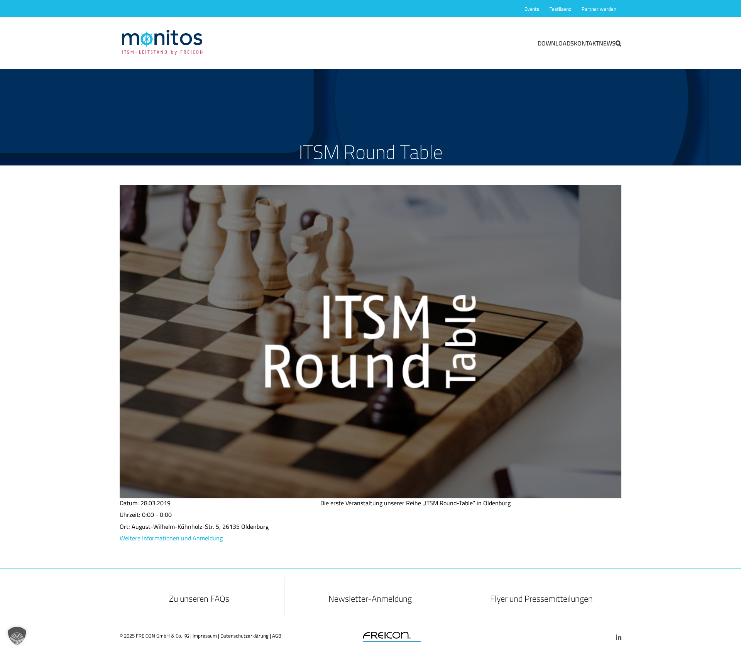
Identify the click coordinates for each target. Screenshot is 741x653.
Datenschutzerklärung (244, 635)
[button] (618, 43)
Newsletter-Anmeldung (370, 599)
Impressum (205, 635)
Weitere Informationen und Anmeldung (171, 538)
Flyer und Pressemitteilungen (541, 599)
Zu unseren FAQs (199, 599)
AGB (276, 635)
